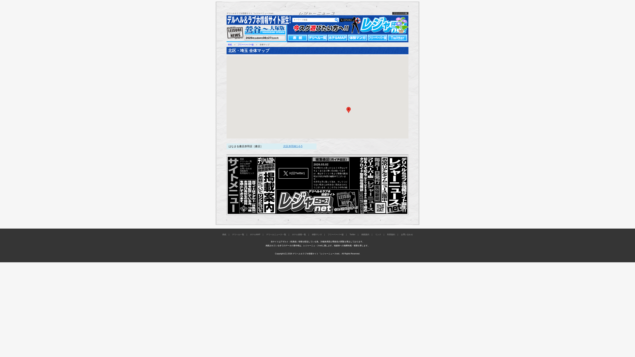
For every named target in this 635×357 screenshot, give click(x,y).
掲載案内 (244, 171)
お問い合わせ (246, 168)
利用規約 (244, 173)
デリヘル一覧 (317, 38)
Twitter (397, 38)
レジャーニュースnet (379, 25)
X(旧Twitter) (297, 173)
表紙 (297, 38)
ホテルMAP (337, 38)
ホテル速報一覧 (299, 234)
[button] (348, 110)
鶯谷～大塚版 (264, 30)
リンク (251, 173)
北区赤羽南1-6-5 (292, 146)
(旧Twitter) (347, 20)
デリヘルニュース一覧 (276, 234)
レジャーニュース (235, 33)
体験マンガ (357, 38)
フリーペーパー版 (377, 38)
